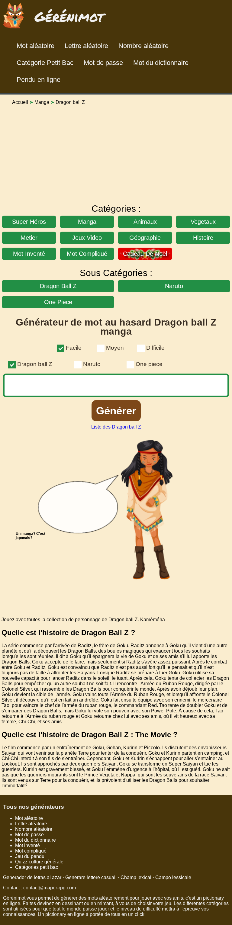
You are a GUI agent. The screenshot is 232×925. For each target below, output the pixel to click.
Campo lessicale (173, 877)
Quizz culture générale (39, 861)
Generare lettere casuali (91, 877)
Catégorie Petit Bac (45, 62)
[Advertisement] (116, 152)
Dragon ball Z (34, 364)
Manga (41, 102)
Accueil (20, 102)
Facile (74, 348)
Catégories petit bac (36, 867)
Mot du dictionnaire (160, 62)
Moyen (115, 348)
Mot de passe (103, 62)
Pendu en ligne (38, 79)
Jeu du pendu (29, 856)
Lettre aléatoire (86, 46)
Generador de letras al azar (32, 877)
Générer (116, 410)
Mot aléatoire (35, 46)
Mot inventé (27, 845)
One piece (149, 364)
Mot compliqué (31, 850)
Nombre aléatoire (143, 46)
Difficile (155, 348)
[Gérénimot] (55, 29)
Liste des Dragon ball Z (116, 426)
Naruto (92, 364)
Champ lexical (136, 877)
